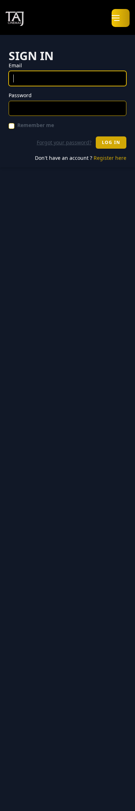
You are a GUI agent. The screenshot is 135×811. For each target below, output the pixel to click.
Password (20, 95)
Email (15, 65)
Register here (110, 157)
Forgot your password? (64, 142)
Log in (111, 142)
